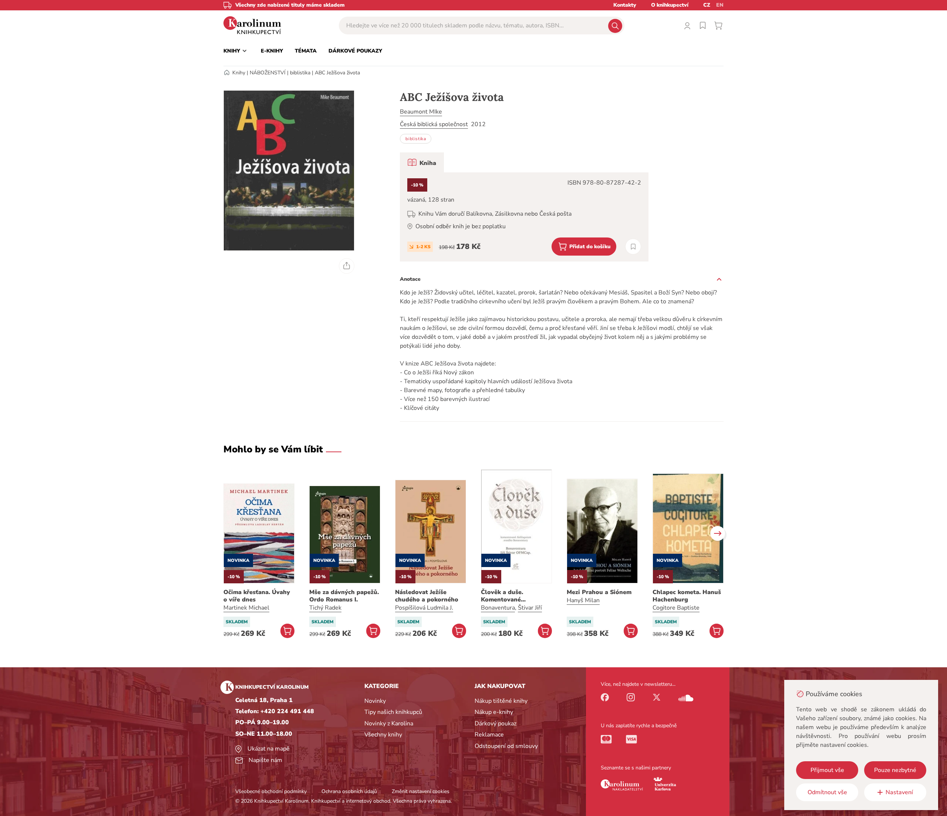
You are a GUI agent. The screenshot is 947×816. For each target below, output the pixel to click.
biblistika (300, 72)
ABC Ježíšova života (337, 72)
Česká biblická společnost (434, 124)
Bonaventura (498, 608)
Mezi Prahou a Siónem (599, 592)
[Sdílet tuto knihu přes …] (346, 266)
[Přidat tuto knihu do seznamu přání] (633, 246)
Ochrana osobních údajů (349, 791)
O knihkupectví (669, 5)
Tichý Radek (325, 608)
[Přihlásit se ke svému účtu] (687, 25)
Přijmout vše (827, 770)
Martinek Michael (246, 608)
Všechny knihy (383, 735)
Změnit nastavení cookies (420, 791)
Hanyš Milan (583, 600)
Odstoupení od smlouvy (506, 746)
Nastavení (899, 792)
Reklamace (489, 735)
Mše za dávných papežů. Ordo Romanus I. (344, 596)
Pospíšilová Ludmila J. (424, 608)
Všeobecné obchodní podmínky (271, 791)
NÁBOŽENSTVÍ (268, 72)
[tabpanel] (524, 217)
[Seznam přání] (703, 25)
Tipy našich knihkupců (393, 712)
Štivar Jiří (530, 608)
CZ (706, 5)
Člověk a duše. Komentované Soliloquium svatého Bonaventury (511, 596)
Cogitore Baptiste (676, 608)
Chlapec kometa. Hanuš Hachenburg (687, 596)
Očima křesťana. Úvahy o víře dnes (256, 596)
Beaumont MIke (421, 112)
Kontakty (624, 5)
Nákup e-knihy (494, 712)
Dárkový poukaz (495, 723)
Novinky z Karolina (388, 723)
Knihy (238, 72)
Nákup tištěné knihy (501, 701)
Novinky (375, 701)
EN (720, 5)
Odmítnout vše (827, 792)
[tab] (422, 162)
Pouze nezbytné (895, 770)
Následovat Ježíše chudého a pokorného (426, 596)
